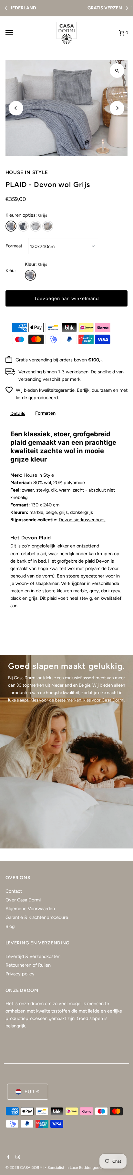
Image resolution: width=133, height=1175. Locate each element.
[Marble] (35, 226)
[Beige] (47, 226)
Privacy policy (20, 974)
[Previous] (6, 8)
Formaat (13, 246)
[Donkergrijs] (23, 226)
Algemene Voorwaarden (30, 908)
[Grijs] (10, 226)
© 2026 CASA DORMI (25, 1167)
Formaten (45, 413)
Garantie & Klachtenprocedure (36, 917)
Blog (10, 926)
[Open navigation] (27, 33)
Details (17, 413)
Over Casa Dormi (23, 900)
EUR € (32, 1092)
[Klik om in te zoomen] (117, 70)
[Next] (126, 8)
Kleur (10, 270)
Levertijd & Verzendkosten (32, 956)
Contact (13, 891)
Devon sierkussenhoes (82, 520)
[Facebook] (7, 1157)
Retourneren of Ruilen (28, 965)
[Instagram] (17, 1157)
